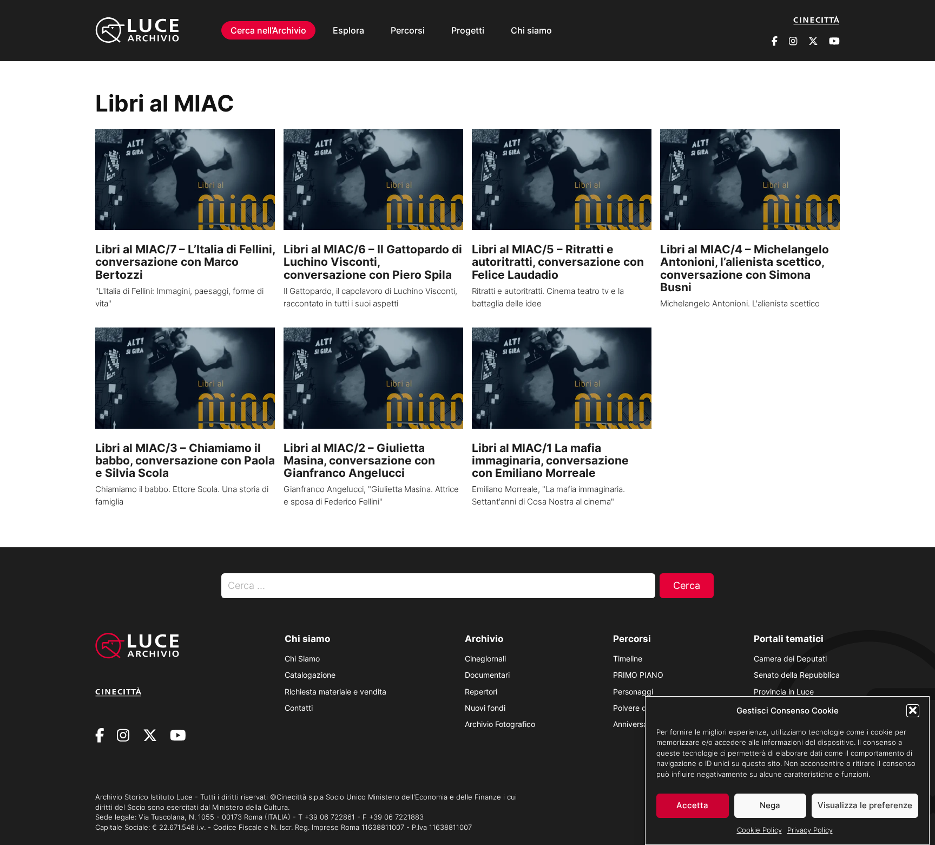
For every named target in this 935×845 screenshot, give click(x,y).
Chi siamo (531, 30)
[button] (912, 710)
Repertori (481, 691)
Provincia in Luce (784, 691)
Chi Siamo (302, 658)
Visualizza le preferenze (865, 805)
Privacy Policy (810, 830)
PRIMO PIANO (638, 674)
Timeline (627, 658)
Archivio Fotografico (500, 724)
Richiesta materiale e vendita (335, 691)
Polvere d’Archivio (644, 707)
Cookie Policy (759, 830)
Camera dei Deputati (790, 658)
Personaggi (633, 691)
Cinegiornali (485, 658)
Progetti (467, 30)
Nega (770, 805)
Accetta (692, 805)
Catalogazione (310, 674)
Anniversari (632, 724)
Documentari (487, 674)
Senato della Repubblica (797, 674)
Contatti (299, 707)
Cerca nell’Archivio (268, 30)
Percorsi (408, 30)
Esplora (348, 30)
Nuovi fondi (485, 707)
